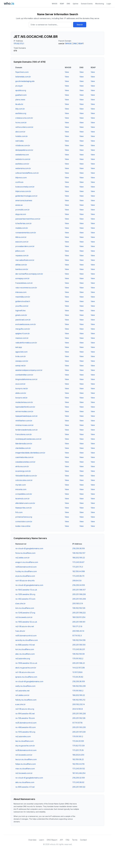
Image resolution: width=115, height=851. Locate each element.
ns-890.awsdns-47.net (24, 787)
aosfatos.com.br (22, 164)
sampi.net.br (20, 365)
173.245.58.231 (78, 649)
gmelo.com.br (21, 315)
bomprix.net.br (21, 388)
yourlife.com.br (21, 306)
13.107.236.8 (77, 672)
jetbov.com (20, 251)
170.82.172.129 (78, 746)
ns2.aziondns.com (23, 736)
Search (80, 24)
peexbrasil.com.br (23, 320)
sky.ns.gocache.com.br (25, 746)
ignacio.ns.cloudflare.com (26, 677)
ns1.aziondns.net (22, 690)
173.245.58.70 (78, 576)
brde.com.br (20, 356)
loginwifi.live (20, 310)
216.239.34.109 (78, 585)
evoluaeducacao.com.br (25, 324)
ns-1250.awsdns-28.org (25, 594)
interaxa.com (20, 292)
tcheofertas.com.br (23, 223)
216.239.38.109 (78, 681)
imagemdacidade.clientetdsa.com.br (30, 453)
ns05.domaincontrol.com (25, 635)
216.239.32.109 (78, 778)
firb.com (18, 512)
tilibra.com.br (21, 237)
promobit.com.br (22, 209)
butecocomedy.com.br (24, 187)
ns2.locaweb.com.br (24, 773)
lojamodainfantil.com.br (25, 407)
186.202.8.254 (78, 755)
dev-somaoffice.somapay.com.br (29, 274)
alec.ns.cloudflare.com (25, 654)
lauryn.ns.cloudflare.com (26, 759)
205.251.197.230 (79, 732)
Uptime (75, 4)
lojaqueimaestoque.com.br (26, 416)
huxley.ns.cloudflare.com (26, 571)
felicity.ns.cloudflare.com (25, 700)
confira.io (19, 182)
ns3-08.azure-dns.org (24, 709)
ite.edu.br (19, 104)
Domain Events (87, 4)
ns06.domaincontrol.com (25, 567)
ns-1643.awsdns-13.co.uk (26, 590)
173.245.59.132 (78, 768)
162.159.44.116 (78, 764)
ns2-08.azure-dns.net (24, 626)
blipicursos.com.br (23, 191)
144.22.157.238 (78, 668)
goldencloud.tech (22, 301)
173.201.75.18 (78, 750)
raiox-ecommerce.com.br (26, 287)
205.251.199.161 (78, 622)
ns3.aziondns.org (22, 658)
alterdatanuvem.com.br (25, 503)
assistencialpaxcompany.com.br (28, 370)
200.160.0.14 (77, 603)
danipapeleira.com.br (24, 150)
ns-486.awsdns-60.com (25, 727)
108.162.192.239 (79, 686)
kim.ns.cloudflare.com (24, 608)
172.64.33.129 (78, 741)
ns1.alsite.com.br (22, 695)
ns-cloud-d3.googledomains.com (29, 548)
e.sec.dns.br (20, 704)
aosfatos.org (20, 113)
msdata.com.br (21, 228)
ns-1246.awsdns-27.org (25, 613)
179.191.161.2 (77, 736)
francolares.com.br (23, 434)
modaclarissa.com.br (24, 402)
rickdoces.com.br (22, 145)
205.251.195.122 (78, 787)
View (67, 72)
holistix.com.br (21, 136)
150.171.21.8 (77, 626)
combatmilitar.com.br (24, 375)
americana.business (23, 200)
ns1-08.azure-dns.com (25, 672)
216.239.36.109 (78, 548)
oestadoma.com (22, 154)
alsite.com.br (20, 393)
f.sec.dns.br (20, 631)
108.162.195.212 (78, 700)
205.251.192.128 (78, 718)
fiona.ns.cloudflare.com (25, 553)
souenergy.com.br (23, 471)
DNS (68, 4)
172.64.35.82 (77, 677)
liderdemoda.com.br (23, 443)
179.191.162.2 (77, 658)
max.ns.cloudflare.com (25, 768)
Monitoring (99, 4)
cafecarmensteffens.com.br (27, 173)
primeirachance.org (23, 517)
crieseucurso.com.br (24, 118)
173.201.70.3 (77, 567)
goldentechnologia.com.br (26, 196)
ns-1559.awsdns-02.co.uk (26, 663)
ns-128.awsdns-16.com (25, 718)
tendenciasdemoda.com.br (26, 430)
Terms (74, 840)
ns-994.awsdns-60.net (25, 713)
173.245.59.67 (78, 562)
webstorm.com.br (22, 159)
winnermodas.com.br (24, 411)
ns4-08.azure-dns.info (25, 580)
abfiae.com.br (21, 265)
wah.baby (19, 141)
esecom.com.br (22, 242)
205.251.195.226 (79, 713)
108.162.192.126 (78, 608)
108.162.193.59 (78, 654)
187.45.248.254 (78, 773)
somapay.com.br (22, 278)
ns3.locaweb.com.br (24, 617)
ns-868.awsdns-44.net (25, 645)
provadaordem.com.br (24, 246)
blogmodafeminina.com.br (26, 379)
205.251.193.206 (79, 599)
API (61, 840)
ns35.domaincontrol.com (25, 723)
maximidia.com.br (22, 297)
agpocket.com (21, 352)
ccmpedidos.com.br (23, 494)
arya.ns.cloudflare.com (25, 576)
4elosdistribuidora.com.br (26, 475)
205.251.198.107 (79, 590)
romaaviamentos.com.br (25, 232)
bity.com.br (20, 109)
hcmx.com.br (21, 122)
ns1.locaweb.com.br (23, 755)
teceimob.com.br (22, 498)
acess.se (19, 205)
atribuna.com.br (22, 466)
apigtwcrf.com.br (22, 333)
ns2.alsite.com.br (22, 557)
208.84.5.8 (76, 580)
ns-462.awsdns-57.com (25, 599)
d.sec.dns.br (20, 603)
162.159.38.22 (78, 759)
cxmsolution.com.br (23, 521)
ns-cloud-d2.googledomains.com (29, 585)
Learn (41, 840)
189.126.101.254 (78, 617)
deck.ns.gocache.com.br (25, 668)
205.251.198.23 (78, 663)
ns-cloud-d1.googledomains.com (29, 778)
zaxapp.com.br (21, 361)
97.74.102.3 (77, 635)
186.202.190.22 (78, 557)
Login (109, 4)
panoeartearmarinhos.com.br (27, 219)
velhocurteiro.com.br (24, 127)
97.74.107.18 (77, 723)
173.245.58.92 (78, 782)
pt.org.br (19, 86)
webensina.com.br (23, 168)
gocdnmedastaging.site (24, 81)
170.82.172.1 (19, 43)
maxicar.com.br (22, 338)
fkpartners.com (22, 72)
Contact (83, 840)
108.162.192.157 (78, 553)
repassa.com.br (22, 255)
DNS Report (52, 840)
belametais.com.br (23, 77)
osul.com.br (20, 384)
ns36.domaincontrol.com (25, 750)
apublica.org (20, 90)
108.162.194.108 (78, 640)
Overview (32, 840)
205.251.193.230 (79, 727)
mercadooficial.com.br (24, 260)
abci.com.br (20, 132)
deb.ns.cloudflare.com (24, 782)
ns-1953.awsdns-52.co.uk (26, 622)
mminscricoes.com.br (24, 425)
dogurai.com (20, 214)
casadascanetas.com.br (25, 462)
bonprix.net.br (21, 398)
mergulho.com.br (22, 329)
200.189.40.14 (78, 631)
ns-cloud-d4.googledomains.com (29, 681)
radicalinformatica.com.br (26, 342)
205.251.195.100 (78, 645)
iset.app (18, 347)
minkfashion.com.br (23, 420)
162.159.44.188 (78, 571)
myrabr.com (20, 485)
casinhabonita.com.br (24, 457)
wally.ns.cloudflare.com (25, 686)
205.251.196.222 (79, 613)
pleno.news (20, 99)
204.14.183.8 (77, 709)
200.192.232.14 (78, 704)
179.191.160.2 (77, 690)
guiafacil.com (21, 95)
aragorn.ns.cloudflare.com (26, 562)
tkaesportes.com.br (23, 508)
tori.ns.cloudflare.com (24, 649)
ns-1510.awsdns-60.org (25, 732)
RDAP (62, 4)
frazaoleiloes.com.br (24, 283)
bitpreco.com (21, 177)
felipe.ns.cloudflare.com (25, 764)
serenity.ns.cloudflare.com (26, 640)
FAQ (67, 840)
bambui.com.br (21, 269)
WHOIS (54, 4)
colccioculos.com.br (24, 480)
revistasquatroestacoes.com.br (28, 439)
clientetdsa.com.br (23, 448)
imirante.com (20, 489)
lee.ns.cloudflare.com (24, 741)
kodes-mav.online (22, 526)
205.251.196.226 (79, 594)
